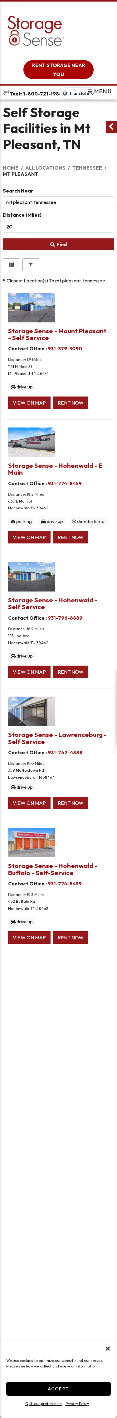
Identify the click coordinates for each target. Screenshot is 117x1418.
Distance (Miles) (22, 215)
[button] (108, 1348)
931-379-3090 (65, 348)
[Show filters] (30, 264)
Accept (58, 1389)
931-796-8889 (65, 618)
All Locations (45, 168)
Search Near (18, 191)
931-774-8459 (65, 483)
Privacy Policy (77, 1403)
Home (10, 168)
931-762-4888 (65, 752)
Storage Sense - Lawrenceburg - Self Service (57, 737)
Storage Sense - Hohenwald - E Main (55, 468)
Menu (102, 91)
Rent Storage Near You (58, 69)
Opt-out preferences (43, 1403)
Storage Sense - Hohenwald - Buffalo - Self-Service (52, 869)
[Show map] (11, 264)
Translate (79, 93)
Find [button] (61, 244)
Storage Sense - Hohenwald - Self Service (52, 603)
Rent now (71, 403)
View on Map (29, 403)
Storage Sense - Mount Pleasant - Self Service (57, 334)
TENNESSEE (87, 168)
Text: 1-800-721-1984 (35, 94)
